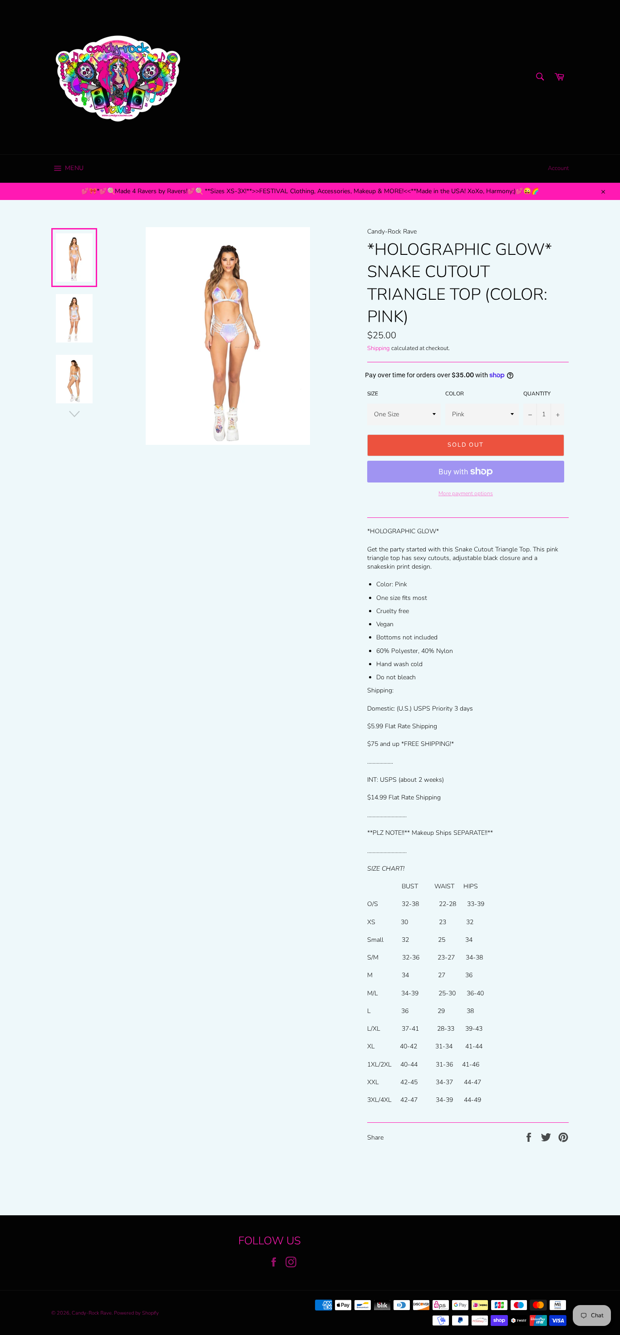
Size (372, 393)
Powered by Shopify (136, 1313)
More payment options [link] (465, 493)
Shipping (378, 348)
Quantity (537, 393)
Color (454, 393)
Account (558, 168)
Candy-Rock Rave (92, 1313)
